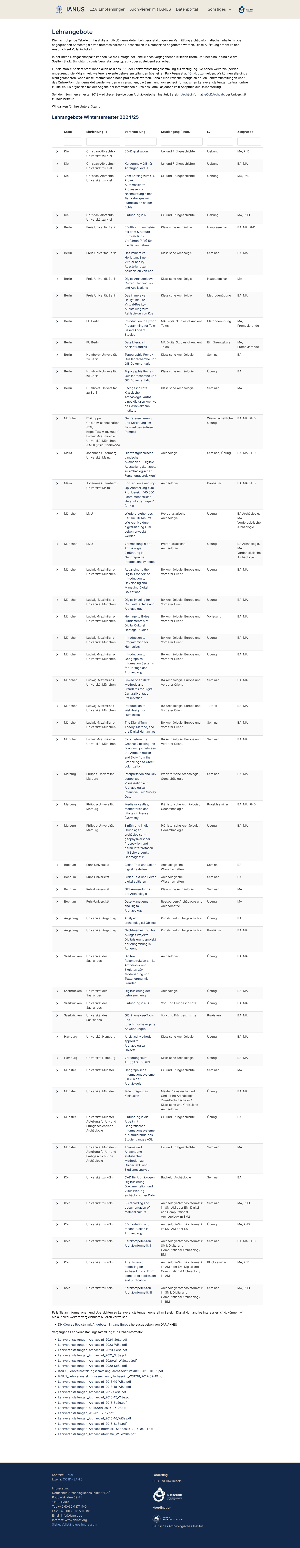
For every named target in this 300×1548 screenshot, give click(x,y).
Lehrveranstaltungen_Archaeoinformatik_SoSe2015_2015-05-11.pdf (105, 1429)
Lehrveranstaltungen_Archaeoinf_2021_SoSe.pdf (92, 1355)
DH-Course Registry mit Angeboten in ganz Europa (94, 1324)
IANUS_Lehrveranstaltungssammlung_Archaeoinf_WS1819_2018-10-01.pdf (110, 1371)
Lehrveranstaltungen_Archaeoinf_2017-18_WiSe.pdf (94, 1387)
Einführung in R (135, 215)
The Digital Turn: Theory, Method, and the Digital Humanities (140, 727)
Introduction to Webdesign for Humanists (135, 710)
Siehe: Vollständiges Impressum (74, 1524)
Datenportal (187, 9)
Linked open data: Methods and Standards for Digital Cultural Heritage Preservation (139, 689)
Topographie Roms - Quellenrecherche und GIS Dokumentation (140, 359)
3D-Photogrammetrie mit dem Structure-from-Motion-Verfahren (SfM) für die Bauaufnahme (140, 236)
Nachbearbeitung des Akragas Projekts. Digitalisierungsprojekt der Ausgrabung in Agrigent (140, 939)
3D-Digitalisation (136, 151)
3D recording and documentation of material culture (137, 1207)
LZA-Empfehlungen (107, 9)
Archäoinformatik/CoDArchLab (202, 94)
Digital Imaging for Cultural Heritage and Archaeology (139, 604)
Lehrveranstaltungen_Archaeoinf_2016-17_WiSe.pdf (94, 1397)
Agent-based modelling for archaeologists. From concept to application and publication (140, 1271)
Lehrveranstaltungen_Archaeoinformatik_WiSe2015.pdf (97, 1434)
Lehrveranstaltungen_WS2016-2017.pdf (85, 1413)
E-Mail (68, 1475)
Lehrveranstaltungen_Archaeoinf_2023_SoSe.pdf (92, 1350)
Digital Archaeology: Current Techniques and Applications (139, 283)
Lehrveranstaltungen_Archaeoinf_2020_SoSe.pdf (92, 1366)
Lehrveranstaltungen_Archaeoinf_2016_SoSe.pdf (92, 1403)
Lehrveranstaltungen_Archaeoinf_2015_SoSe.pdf (92, 1424)
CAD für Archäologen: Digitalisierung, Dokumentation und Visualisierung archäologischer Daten (141, 1186)
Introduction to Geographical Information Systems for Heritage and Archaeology (139, 663)
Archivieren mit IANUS (150, 9)
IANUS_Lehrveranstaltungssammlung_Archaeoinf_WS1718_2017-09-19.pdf (110, 1376)
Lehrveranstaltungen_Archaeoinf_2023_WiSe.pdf (92, 1345)
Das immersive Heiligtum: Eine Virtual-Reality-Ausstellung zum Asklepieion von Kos (139, 262)
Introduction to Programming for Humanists (136, 642)
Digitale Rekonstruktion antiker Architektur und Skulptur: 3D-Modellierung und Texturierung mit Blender (141, 969)
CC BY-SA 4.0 (72, 1479)
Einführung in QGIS (138, 1003)
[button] (57, 152)
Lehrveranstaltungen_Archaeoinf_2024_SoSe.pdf (92, 1339)
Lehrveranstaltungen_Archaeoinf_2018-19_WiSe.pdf (94, 1382)
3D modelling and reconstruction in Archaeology (137, 1229)
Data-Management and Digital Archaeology (138, 906)
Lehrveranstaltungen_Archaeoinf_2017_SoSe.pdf (92, 1392)
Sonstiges (217, 9)
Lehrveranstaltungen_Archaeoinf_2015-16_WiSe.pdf (94, 1418)
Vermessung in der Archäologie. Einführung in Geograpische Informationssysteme (140, 553)
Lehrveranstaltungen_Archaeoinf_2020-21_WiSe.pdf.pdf (97, 1361)
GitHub (194, 73)
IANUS (74, 9)
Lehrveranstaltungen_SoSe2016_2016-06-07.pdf (92, 1408)
